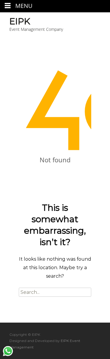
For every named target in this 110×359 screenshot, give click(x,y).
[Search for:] (55, 292)
